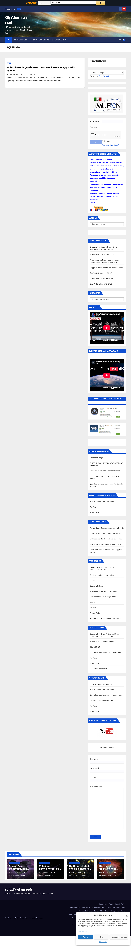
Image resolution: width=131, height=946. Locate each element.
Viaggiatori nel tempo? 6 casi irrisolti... (104, 268)
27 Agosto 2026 (47, 872)
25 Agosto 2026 (107, 872)
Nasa (8, 63)
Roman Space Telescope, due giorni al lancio (107, 528)
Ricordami (108, 141)
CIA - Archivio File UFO (98, 284)
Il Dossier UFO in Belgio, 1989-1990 (103, 591)
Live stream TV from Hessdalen (101, 700)
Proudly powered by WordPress (14, 918)
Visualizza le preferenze (119, 937)
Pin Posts (93, 507)
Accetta (85, 937)
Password (93, 127)
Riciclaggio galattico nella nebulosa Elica (105, 544)
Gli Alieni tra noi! (18, 890)
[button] (127, 915)
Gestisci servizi (83, 931)
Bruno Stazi (30, 74)
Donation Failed (98, 911)
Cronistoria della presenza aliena (102, 575)
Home (101, 904)
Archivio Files (20, 40)
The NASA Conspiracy (98, 273)
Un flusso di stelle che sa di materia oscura (106, 539)
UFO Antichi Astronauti (98, 669)
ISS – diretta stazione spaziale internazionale (107, 652)
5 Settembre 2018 (15, 74)
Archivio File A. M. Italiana (99, 255)
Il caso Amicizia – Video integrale (102, 642)
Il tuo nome (94, 759)
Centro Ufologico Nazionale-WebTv (103, 684)
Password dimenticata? (110, 145)
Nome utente (94, 121)
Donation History (110, 911)
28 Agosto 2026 (16, 872)
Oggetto (93, 777)
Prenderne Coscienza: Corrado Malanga (105, 471)
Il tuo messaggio (96, 786)
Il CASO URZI (95, 647)
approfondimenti (14, 863)
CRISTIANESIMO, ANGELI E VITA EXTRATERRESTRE (87, 907)
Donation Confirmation (86, 911)
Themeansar (39, 918)
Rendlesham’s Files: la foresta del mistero (105, 618)
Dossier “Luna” (95, 580)
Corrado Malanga (96, 458)
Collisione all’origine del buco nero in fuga (105, 533)
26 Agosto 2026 (77, 872)
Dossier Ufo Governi (97, 586)
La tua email (94, 768)
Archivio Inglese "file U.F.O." (100, 278)
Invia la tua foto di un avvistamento (50, 40)
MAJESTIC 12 (95, 602)
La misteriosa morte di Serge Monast (103, 597)
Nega (101, 937)
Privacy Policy (103, 942)
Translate (106, 76)
